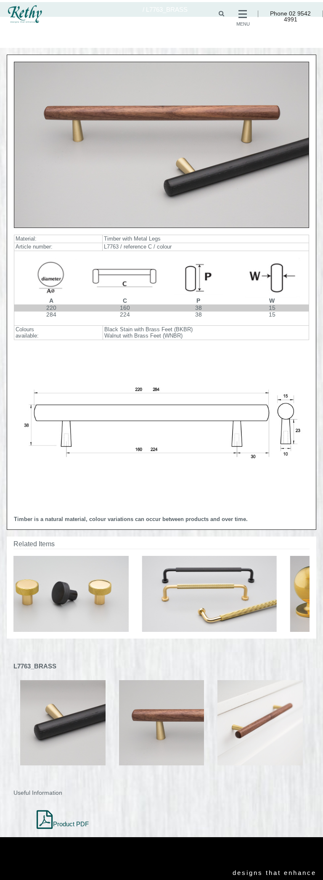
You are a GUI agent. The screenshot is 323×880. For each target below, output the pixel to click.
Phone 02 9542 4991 (290, 16)
